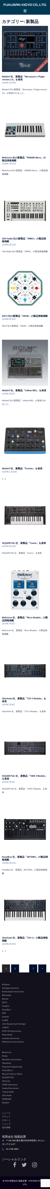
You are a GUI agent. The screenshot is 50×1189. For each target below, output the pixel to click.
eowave (5, 1016)
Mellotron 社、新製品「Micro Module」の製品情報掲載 (25, 619)
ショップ (6, 1123)
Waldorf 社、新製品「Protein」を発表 (22, 468)
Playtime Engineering (12, 1066)
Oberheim (6, 1063)
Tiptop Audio (8, 1091)
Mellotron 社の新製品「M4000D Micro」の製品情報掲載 (24, 159)
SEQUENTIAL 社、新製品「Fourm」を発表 (24, 543)
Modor (5, 1056)
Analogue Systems (10, 988)
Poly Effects (7, 1070)
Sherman (6, 1081)
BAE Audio (6, 995)
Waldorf (5, 1102)
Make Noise (7, 1034)
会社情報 (6, 1127)
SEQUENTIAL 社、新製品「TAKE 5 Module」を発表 (24, 777)
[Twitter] (24, 1166)
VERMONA (6, 1099)
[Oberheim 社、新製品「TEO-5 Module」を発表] (25, 670)
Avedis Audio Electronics (13, 991)
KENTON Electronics (11, 1031)
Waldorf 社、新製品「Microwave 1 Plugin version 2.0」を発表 (23, 78)
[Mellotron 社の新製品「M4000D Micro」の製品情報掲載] (25, 129)
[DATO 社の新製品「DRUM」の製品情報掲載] (25, 288)
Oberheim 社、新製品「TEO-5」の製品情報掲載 (25, 939)
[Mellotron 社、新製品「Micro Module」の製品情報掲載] (25, 589)
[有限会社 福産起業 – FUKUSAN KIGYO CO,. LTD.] (25, 4)
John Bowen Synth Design (14, 1023)
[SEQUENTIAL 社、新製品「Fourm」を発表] (25, 515)
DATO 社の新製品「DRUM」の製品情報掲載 (25, 315)
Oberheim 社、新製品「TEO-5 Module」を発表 (24, 700)
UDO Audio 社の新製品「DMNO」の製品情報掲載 (24, 240)
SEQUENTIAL (8, 1077)
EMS (4, 1013)
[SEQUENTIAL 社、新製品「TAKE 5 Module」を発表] (25, 748)
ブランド (6, 1116)
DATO (4, 1002)
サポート (6, 1120)
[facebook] (14, 1166)
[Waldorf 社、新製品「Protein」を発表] (25, 440)
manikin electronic (10, 1038)
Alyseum (6, 984)
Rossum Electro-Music (12, 1074)
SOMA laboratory (10, 1084)
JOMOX (5, 1027)
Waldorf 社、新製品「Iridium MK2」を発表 (24, 390)
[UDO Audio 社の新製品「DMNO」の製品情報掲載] (25, 210)
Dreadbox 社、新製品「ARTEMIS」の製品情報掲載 (25, 858)
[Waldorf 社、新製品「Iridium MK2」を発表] (25, 362)
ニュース (6, 1113)
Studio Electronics (10, 1088)
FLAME (5, 1020)
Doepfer (5, 1006)
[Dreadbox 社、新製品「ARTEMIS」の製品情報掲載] (25, 829)
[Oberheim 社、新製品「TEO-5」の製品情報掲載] (25, 910)
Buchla (5, 998)
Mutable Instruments (12, 1059)
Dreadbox (6, 1009)
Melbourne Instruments (13, 1041)
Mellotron (6, 1052)
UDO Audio (7, 1095)
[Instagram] (34, 1166)
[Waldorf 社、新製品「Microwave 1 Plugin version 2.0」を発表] (25, 48)
